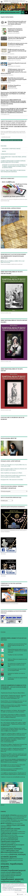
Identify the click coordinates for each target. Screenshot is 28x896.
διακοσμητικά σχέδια (6, 858)
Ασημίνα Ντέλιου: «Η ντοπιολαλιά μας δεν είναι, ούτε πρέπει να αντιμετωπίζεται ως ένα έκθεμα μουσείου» (14, 701)
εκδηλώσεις (4, 860)
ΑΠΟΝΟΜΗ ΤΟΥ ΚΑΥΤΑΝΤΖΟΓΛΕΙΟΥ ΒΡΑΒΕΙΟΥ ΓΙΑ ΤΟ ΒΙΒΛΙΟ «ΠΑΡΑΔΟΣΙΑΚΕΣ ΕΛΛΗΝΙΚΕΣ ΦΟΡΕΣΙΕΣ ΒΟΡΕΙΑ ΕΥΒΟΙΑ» (14, 166)
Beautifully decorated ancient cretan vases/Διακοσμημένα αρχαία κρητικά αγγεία (17, 79)
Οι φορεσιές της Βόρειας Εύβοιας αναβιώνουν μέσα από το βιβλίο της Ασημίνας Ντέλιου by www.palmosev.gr (13, 734)
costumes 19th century (11, 820)
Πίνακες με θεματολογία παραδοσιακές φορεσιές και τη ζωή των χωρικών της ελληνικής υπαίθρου (13, 476)
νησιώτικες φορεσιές (15, 875)
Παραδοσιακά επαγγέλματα (10, 841)
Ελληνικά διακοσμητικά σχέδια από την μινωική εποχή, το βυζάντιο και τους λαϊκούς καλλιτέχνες (17, 23)
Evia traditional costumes (7, 821)
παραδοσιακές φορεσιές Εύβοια (11, 881)
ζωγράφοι (18, 872)
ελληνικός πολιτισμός (6, 872)
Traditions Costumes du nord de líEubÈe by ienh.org (13, 777)
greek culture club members (17, 823)
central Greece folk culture (18, 818)
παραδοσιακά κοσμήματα (7, 877)
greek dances (3, 825)
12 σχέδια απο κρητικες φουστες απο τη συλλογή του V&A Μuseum (17, 44)
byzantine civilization (6, 818)
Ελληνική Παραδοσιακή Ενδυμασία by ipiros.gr (11, 720)
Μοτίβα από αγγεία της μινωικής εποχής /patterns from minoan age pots (17, 51)
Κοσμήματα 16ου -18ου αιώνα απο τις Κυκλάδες (12, 479)
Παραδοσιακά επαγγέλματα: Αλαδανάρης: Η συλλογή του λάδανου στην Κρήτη (15, 30)
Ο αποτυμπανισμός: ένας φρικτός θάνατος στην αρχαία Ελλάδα (17, 669)
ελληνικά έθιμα (20, 860)
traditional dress (21, 831)
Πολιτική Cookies (18, 890)
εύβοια (13, 872)
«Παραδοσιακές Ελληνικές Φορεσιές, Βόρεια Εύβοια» (13, 692)
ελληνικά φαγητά (4, 861)
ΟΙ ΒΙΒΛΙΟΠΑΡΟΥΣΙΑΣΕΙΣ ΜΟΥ (8, 154)
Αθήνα (2, 835)
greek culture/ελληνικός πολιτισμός (11, 12)
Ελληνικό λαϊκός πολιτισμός (17, 836)
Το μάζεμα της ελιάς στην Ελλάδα (15, 654)
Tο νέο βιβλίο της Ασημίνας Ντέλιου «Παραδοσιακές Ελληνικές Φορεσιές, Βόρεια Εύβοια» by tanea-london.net (13, 773)
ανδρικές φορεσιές (7, 844)
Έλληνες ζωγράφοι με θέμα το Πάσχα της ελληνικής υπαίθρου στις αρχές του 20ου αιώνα (14, 469)
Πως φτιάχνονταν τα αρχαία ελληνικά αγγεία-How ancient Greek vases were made (17, 665)
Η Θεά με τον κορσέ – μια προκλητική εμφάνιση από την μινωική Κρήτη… (17, 57)
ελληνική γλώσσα (5, 868)
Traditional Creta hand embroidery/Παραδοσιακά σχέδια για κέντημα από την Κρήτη (17, 645)
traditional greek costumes (9, 833)
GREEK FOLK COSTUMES (15, 825)
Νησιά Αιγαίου (14, 839)
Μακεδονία (15, 838)
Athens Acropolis (13, 817)
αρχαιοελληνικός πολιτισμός (11, 849)
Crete (25, 820)
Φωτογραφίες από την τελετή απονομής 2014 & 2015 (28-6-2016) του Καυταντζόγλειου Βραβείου (13, 765)
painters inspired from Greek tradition (9, 830)
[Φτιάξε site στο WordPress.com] (14, 1)
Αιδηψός (15, 834)
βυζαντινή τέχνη (18, 852)
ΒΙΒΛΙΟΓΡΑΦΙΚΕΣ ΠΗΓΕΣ (6, 836)
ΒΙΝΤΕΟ (4, 151)
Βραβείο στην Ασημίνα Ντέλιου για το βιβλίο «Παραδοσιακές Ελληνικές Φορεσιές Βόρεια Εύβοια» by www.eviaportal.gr (14, 706)
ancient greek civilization (8, 815)
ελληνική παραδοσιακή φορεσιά (13, 870)
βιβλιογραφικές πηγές (12, 850)
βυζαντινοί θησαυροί (5, 854)
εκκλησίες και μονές (12, 860)
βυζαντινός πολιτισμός (18, 854)
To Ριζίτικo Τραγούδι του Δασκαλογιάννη (14, 86)
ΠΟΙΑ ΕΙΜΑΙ (3, 146)
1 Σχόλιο (15, 88)
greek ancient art (16, 821)
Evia (1, 821)
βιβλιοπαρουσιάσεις (7, 852)
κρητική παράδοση (5, 875)
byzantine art (23, 817)
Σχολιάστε (10, 25)
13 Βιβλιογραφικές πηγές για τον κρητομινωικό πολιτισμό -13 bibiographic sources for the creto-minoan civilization (14, 71)
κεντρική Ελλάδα (18, 874)
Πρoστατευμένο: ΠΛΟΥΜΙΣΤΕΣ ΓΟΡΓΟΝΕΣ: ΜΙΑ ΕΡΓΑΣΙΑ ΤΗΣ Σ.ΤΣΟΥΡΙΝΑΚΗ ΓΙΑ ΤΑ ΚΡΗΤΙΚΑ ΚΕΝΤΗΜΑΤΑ (13, 94)
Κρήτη (10, 838)
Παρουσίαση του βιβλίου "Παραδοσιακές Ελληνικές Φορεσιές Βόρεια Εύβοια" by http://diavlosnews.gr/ (14, 745)
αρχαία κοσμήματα (19, 844)
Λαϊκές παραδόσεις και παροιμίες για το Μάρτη (11, 472)
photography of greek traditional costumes (9, 831)
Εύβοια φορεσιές (4, 838)
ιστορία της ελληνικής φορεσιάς (8, 874)
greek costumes (6, 823)
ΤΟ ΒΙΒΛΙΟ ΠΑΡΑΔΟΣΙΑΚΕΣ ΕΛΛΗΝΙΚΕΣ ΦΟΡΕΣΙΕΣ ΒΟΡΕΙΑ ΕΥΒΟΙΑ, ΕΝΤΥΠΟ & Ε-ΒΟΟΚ (13, 161)
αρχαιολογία (3, 850)
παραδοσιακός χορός (6, 883)
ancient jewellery (5, 817)
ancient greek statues (22, 815)
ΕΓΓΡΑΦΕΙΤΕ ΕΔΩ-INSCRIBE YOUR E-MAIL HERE (12, 140)
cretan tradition (20, 820)
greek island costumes (6, 826)
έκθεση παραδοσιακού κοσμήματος (8, 843)
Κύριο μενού (26, 12)
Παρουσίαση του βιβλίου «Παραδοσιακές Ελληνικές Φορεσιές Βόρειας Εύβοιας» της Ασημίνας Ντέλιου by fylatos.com (13, 750)
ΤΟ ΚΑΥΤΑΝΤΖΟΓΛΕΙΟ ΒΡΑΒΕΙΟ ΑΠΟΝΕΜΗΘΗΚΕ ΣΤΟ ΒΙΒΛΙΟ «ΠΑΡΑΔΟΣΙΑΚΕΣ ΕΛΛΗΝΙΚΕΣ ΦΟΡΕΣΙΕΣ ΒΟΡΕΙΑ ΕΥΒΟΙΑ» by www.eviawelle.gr (14, 761)
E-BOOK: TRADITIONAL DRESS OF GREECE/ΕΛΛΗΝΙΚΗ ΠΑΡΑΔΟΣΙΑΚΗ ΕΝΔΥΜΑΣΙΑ (13, 171)
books (18, 817)
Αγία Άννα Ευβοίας (21, 833)
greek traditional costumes (10, 829)
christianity (3, 820)
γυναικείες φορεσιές (9, 857)
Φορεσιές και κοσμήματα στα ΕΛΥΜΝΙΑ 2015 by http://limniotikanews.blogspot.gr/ (12, 769)
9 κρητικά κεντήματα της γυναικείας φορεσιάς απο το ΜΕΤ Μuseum (17, 37)
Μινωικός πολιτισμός (6, 839)
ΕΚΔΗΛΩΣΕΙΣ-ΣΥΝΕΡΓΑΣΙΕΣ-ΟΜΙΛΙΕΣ (11, 148)
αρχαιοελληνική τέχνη (8, 846)
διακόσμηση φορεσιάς (18, 858)
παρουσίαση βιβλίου (17, 883)
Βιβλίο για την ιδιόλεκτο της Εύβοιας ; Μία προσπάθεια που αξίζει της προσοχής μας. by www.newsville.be (13, 711)
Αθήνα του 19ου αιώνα (9, 835)
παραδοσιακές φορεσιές (12, 879)
